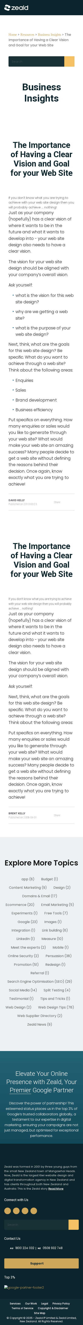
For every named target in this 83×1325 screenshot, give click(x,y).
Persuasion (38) (59, 956)
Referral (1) (39, 973)
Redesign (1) (55, 964)
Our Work (31, 1303)
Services (15, 1303)
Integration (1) (23, 930)
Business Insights (49, 34)
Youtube (33, 1211)
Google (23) (28, 921)
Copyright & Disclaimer (53, 1308)
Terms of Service (22, 1308)
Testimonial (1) (21, 998)
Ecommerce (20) (20, 904)
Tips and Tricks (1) (55, 998)
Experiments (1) (24, 913)
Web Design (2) (18, 1007)
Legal (44, 1303)
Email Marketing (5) (57, 904)
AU (22, 1248)
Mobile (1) (61, 947)
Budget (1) (49, 879)
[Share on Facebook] (67, 502)
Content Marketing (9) (28, 887)
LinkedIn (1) (25, 938)
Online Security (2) (23, 956)
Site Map (39, 1313)
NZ (50, 1248)
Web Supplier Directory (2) (39, 1015)
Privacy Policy (61, 1303)
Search (69, 61)
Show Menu (70, 8)
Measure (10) (52, 938)
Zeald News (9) (39, 1024)
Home (13, 34)
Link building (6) (55, 930)
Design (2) (62, 887)
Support (37, 1263)
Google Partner (42, 1090)
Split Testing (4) (57, 990)
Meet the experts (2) (28, 947)
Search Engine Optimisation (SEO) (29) (39, 981)
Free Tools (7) (56, 913)
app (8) (27, 879)
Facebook (7, 1211)
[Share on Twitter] (73, 502)
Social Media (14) (23, 990)
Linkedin (25, 1211)
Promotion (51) (26, 964)
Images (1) (53, 921)
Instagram (16, 1211)
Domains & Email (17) (39, 896)
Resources (27, 34)
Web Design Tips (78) (56, 1007)
